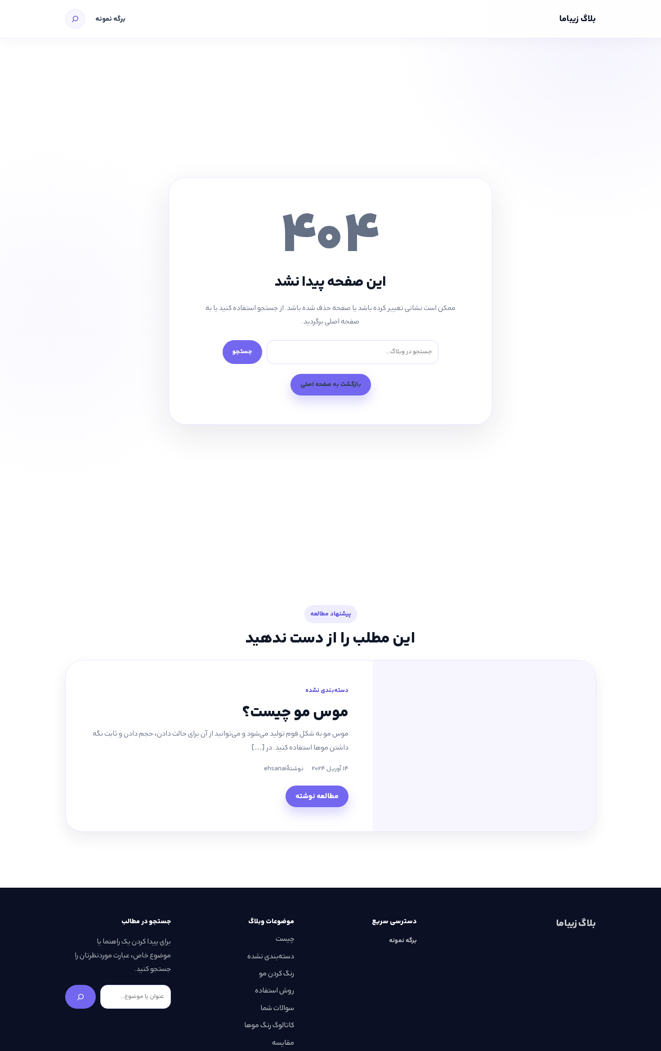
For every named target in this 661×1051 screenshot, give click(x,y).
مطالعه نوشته (317, 796)
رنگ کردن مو (276, 973)
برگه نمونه (110, 18)
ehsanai (275, 768)
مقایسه (283, 1043)
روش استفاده (274, 990)
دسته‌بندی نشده (326, 690)
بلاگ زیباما (577, 19)
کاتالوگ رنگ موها (269, 1025)
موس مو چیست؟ (295, 712)
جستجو (242, 351)
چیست (285, 939)
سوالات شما (277, 1008)
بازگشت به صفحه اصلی (330, 384)
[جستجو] (75, 19)
